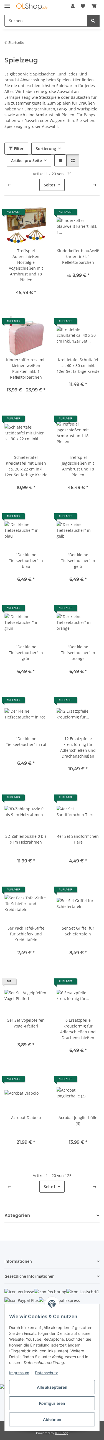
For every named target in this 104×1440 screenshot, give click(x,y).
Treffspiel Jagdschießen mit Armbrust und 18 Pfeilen (78, 466)
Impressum (19, 1372)
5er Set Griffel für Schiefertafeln (78, 931)
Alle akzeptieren (52, 1387)
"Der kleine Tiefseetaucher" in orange (78, 652)
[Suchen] (93, 21)
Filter (18, 148)
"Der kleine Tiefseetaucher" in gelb (78, 560)
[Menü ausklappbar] (7, 3)
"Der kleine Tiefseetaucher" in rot (26, 741)
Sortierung (46, 148)
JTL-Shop (61, 1433)
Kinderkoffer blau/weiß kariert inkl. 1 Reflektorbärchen (78, 256)
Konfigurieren (52, 1403)
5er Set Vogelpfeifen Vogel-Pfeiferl (26, 1023)
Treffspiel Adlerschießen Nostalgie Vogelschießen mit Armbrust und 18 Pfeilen (26, 265)
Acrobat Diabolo (26, 1117)
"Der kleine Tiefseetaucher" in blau (26, 560)
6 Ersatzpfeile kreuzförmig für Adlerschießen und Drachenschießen (78, 1029)
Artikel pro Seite (26, 160)
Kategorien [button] (17, 1215)
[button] (73, 6)
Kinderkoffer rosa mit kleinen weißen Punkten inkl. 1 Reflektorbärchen (26, 368)
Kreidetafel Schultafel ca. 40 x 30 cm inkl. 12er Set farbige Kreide (78, 365)
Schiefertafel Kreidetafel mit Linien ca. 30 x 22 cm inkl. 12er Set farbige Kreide (25, 466)
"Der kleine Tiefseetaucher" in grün (26, 652)
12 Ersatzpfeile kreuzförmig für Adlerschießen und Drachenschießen (78, 747)
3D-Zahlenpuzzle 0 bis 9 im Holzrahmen (26, 839)
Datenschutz (46, 1372)
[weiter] (95, 185)
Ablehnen (52, 1419)
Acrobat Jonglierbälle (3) (78, 1120)
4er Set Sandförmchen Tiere (78, 839)
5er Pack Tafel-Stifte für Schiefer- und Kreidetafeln (25, 933)
